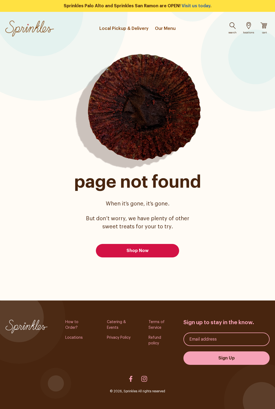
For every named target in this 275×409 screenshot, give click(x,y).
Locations (74, 338)
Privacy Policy (119, 338)
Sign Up (226, 358)
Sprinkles (130, 391)
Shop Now (137, 251)
